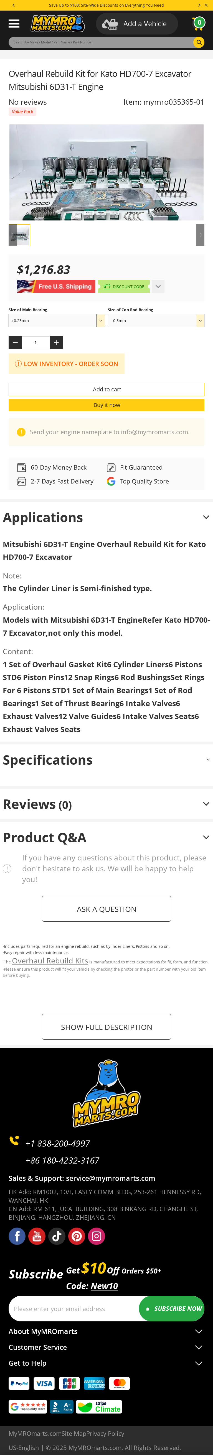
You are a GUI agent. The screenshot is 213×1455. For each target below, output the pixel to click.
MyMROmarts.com (35, 1433)
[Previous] (14, 5)
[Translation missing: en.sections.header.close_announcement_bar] (206, 5)
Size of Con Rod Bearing (130, 309)
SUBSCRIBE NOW (178, 1308)
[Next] (199, 5)
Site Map (74, 1433)
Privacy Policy (105, 1433)
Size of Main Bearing (28, 309)
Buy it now (106, 405)
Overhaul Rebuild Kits (50, 960)
